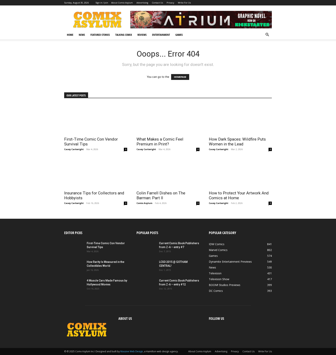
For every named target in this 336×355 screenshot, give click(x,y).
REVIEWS (142, 35)
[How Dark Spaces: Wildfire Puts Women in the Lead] (240, 118)
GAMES (179, 35)
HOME (70, 35)
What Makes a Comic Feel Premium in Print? (159, 141)
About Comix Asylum (122, 2)
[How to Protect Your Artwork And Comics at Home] (240, 172)
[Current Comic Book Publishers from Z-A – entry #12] (146, 285)
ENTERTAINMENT (161, 35)
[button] (267, 35)
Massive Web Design (131, 351)
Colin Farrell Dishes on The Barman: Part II (160, 195)
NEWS (82, 35)
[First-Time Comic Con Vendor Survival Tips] (95, 118)
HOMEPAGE (180, 77)
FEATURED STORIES (100, 35)
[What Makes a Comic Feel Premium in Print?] (168, 118)
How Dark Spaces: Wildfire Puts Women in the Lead (237, 141)
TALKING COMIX (123, 35)
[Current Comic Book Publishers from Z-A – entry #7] (146, 248)
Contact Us (157, 2)
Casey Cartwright (74, 149)
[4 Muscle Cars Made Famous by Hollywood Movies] (74, 285)
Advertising (142, 2)
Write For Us (184, 2)
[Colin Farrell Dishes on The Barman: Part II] (168, 172)
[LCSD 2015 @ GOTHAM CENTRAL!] (146, 267)
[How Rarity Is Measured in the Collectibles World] (74, 267)
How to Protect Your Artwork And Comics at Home (239, 195)
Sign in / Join (101, 2)
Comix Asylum (144, 203)
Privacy (170, 2)
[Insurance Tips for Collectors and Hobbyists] (95, 172)
